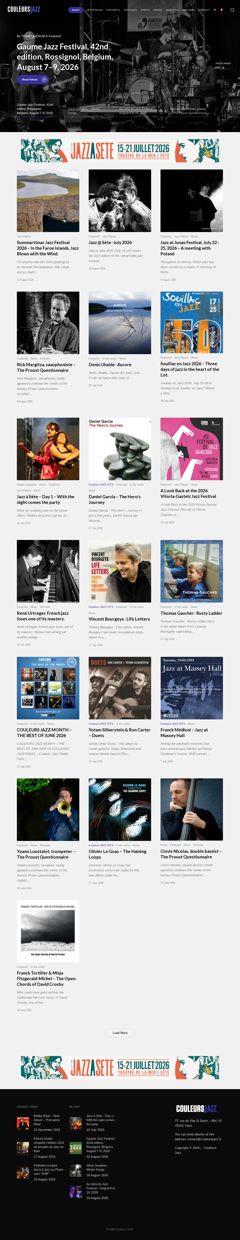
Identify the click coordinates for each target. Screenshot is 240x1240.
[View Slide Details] (120, 150)
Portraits (45, 358)
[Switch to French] (221, 10)
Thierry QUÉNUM (33, 36)
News (194, 236)
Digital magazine (27, 484)
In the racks (109, 358)
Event (42, 484)
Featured (94, 236)
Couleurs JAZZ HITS (101, 484)
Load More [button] (120, 1033)
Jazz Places (24, 236)
